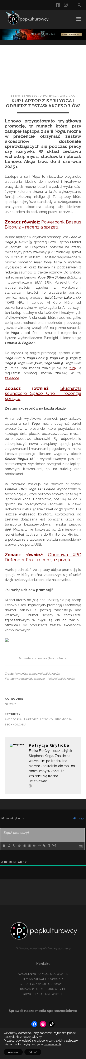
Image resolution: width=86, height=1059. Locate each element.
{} (49, 845)
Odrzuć (33, 1052)
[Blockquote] (34, 845)
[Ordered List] (24, 845)
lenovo (46, 719)
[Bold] (3, 845)
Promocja (63, 719)
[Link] (44, 845)
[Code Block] (39, 845)
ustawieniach (52, 1044)
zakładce (12, 378)
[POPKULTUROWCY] (29, 24)
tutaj (73, 368)
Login (81, 818)
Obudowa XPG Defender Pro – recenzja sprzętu (43, 557)
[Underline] (13, 845)
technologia (16, 724)
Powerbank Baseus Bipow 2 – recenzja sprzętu (43, 224)
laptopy (31, 719)
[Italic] (8, 845)
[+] (54, 845)
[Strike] (19, 845)
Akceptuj (13, 1052)
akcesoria (13, 719)
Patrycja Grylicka (59, 95)
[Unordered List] (29, 845)
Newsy (10, 704)
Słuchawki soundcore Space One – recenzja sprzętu (43, 393)
